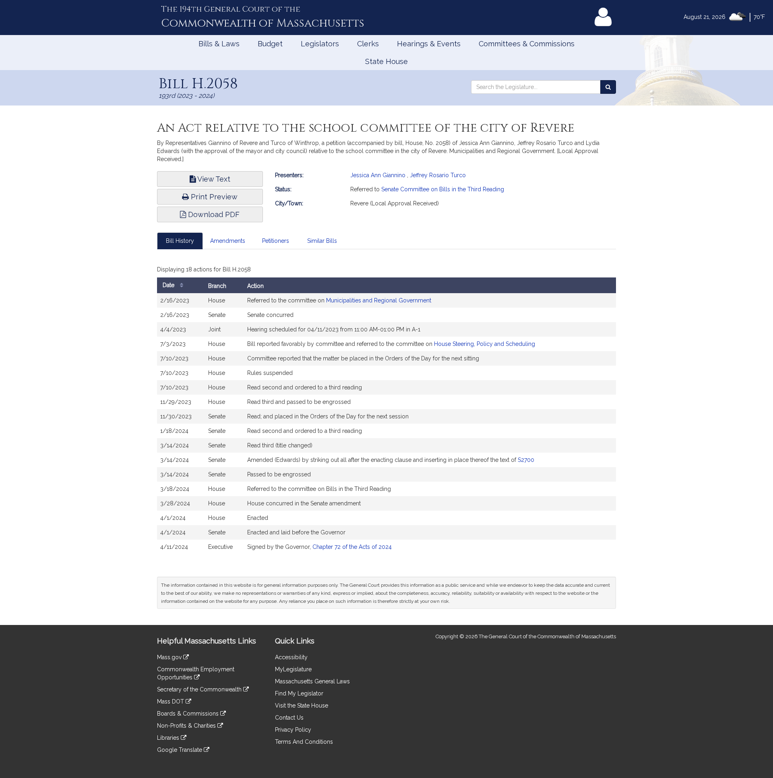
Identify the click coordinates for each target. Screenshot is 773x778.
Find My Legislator (299, 693)
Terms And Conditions (304, 742)
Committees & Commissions (527, 43)
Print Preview (213, 196)
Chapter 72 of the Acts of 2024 (352, 547)
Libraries (169, 738)
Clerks (368, 43)
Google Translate (180, 750)
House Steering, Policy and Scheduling (484, 344)
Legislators (320, 43)
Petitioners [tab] (275, 241)
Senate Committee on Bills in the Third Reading (442, 189)
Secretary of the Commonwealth (200, 689)
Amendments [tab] (227, 241)
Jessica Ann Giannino (377, 175)
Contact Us (289, 717)
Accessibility (291, 657)
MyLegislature (293, 669)
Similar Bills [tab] (322, 241)
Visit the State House (301, 705)
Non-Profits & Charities (187, 725)
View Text (213, 179)
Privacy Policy (293, 729)
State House (386, 61)
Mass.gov (170, 657)
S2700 (526, 460)
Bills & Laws (219, 43)
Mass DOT (171, 701)
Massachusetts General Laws (312, 681)
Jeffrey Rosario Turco (438, 175)
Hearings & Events (429, 43)
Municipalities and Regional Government (378, 300)
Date (169, 285)
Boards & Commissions (188, 713)
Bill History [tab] (180, 241)
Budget (270, 43)
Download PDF (213, 214)
